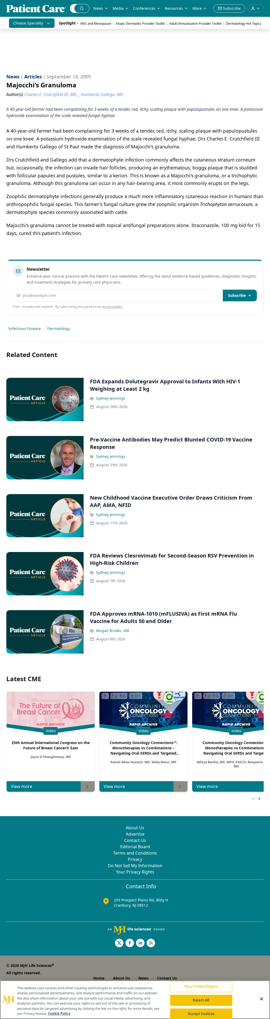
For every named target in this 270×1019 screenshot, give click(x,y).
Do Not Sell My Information (135, 866)
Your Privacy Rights (135, 872)
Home (98, 978)
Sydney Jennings (110, 398)
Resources (174, 8)
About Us (135, 828)
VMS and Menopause (95, 23)
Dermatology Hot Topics (243, 23)
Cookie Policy (59, 1013)
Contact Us (135, 840)
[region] (135, 999)
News (98, 8)
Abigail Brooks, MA (112, 630)
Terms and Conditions (135, 853)
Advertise (135, 834)
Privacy (135, 859)
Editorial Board (135, 847)
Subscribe (237, 295)
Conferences (144, 8)
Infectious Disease (24, 328)
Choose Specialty (28, 23)
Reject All (201, 1000)
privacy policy (112, 306)
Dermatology (58, 328)
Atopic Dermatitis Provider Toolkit (140, 23)
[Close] (261, 999)
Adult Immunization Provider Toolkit (195, 23)
